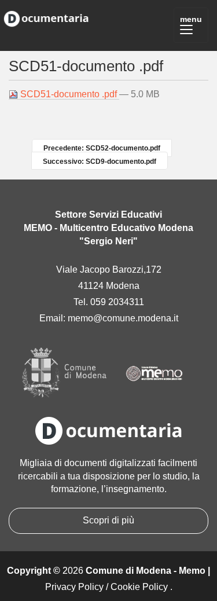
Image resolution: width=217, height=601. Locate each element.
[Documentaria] (46, 17)
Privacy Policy (74, 587)
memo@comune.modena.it (123, 318)
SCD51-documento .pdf (68, 94)
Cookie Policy (139, 587)
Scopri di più (108, 520)
